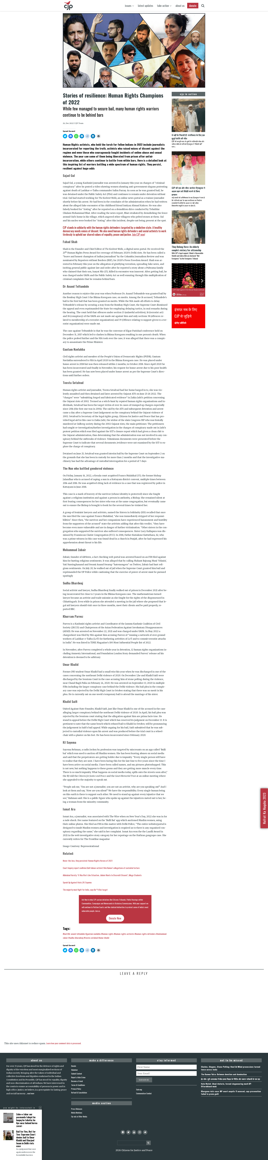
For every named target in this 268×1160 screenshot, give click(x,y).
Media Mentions (76, 1112)
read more (30, 1093)
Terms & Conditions (78, 1085)
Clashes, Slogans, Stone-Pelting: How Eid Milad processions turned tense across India (230, 1068)
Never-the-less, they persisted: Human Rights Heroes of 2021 (88, 860)
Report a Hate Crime (78, 1077)
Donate (73, 1066)
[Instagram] (139, 1132)
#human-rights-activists (124, 933)
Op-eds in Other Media (79, 1116)
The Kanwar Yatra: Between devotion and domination (224, 1074)
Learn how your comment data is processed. (63, 1043)
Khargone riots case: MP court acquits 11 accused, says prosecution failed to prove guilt (231, 1092)
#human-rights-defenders (145, 933)
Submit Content (76, 1073)
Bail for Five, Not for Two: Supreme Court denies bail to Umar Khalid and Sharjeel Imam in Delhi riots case (26, 1139)
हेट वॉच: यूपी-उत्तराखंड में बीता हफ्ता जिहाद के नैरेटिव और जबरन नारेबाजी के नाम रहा (230, 1078)
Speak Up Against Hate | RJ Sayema (77, 882)
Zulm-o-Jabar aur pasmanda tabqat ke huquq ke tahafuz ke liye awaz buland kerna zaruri (26, 1120)
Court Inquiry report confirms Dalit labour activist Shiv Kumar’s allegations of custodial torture (101, 867)
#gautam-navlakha (93, 933)
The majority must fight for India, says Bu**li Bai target (85, 889)
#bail (65, 933)
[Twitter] (128, 1132)
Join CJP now (138, 234)
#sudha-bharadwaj (75, 937)
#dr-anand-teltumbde (76, 933)
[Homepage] (145, 1132)
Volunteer (74, 1069)
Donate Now (115, 918)
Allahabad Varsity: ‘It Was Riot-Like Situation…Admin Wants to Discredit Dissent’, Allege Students (102, 875)
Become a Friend (77, 1081)
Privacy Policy (76, 1088)
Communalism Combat (144, 1093)
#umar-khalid (103, 937)
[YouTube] (134, 1132)
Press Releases (76, 1108)
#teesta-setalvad (91, 937)
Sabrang (139, 1089)
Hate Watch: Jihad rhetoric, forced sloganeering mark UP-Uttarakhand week (226, 1085)
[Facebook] (123, 1132)
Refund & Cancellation (79, 1092)
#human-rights (107, 933)
